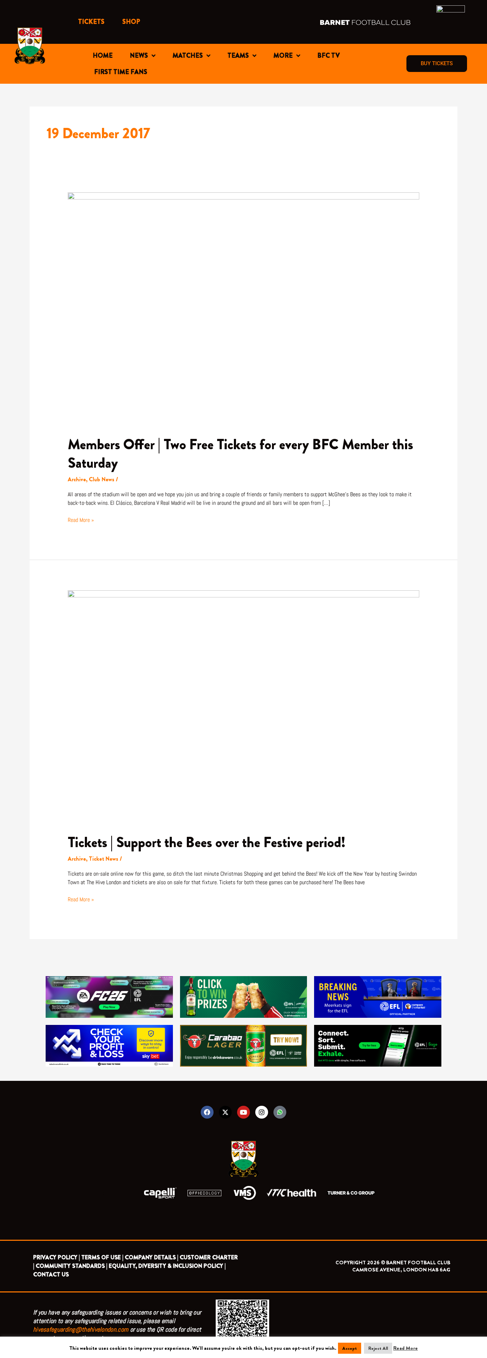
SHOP (131, 21)
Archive (77, 479)
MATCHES (188, 55)
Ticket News (103, 859)
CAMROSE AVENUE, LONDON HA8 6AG (401, 1270)
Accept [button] (349, 1348)
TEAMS (238, 55)
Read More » (81, 520)
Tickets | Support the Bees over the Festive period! (206, 842)
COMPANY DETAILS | (151, 1257)
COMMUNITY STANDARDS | (71, 1266)
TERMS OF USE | (102, 1257)
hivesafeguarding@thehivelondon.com (80, 1329)
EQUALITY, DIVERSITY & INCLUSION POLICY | (167, 1266)
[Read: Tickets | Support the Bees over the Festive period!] (244, 707)
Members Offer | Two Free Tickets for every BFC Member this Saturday (240, 453)
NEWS (139, 55)
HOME (103, 55)
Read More (405, 1348)
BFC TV (328, 55)
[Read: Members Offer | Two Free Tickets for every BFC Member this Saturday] (244, 309)
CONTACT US (51, 1274)
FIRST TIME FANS (120, 72)
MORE (283, 55)
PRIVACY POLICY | (56, 1257)
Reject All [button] (378, 1348)
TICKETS (91, 21)
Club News (101, 479)
